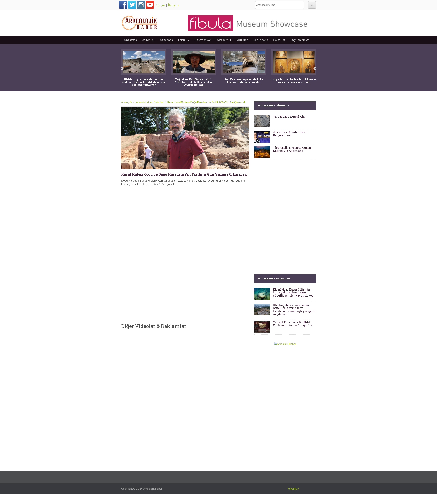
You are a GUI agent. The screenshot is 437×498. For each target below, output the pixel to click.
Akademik (224, 40)
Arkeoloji (148, 40)
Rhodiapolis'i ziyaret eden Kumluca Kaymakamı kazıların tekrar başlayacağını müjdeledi (294, 309)
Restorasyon (203, 40)
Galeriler (279, 40)
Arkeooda (166, 40)
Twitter (132, 5)
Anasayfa (130, 40)
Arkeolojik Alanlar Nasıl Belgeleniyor (290, 133)
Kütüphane (260, 40)
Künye (160, 5)
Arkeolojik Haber (152, 488)
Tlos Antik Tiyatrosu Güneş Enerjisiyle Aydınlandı (292, 149)
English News (299, 40)
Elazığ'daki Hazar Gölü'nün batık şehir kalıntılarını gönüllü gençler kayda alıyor (293, 292)
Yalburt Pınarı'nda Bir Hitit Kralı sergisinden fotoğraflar (292, 323)
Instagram (141, 5)
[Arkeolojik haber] (139, 22)
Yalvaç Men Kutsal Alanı (290, 116)
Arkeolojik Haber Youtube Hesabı (150, 5)
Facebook (123, 5)
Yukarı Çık (293, 488)
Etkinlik (184, 40)
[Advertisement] (185, 215)
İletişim (173, 5)
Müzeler (242, 40)
